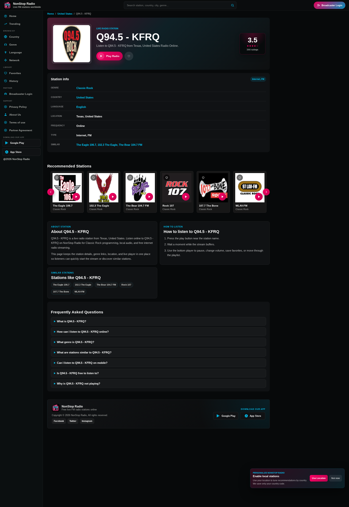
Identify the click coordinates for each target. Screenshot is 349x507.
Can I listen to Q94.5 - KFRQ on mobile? (82, 362)
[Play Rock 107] (186, 197)
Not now (335, 478)
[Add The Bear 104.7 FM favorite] (130, 178)
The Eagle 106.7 (86, 144)
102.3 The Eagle (107, 144)
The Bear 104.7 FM (130, 144)
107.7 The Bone (208, 205)
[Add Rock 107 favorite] (167, 178)
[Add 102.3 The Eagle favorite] (94, 178)
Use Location (319, 478)
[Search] (232, 5)
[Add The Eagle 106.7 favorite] (57, 178)
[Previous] (50, 192)
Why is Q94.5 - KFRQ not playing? (78, 383)
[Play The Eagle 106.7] (76, 197)
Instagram (87, 421)
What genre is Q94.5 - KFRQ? (75, 342)
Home (50, 13)
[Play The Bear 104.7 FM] (149, 197)
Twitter (72, 421)
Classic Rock (84, 88)
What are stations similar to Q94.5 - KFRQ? (84, 352)
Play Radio (112, 56)
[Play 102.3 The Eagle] (113, 197)
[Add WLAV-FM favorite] (240, 178)
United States (64, 13)
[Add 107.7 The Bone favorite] (203, 178)
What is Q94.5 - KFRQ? (71, 321)
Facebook (59, 421)
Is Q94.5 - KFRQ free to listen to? (78, 373)
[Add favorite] (129, 56)
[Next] (266, 192)
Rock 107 (168, 205)
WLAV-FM (241, 205)
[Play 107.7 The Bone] (222, 197)
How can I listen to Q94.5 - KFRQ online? (83, 331)
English (81, 106)
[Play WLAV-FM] (259, 197)
